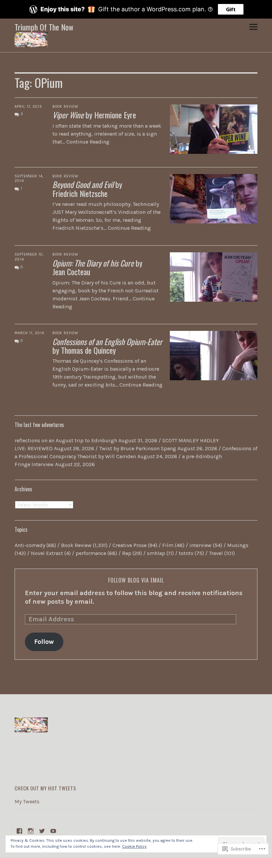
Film (167, 545)
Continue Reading (87, 142)
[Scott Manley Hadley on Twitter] (42, 830)
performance (91, 553)
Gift (231, 9)
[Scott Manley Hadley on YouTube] (53, 830)
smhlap (156, 553)
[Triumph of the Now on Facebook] (20, 830)
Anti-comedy (30, 545)
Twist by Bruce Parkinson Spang (137, 448)
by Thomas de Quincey (107, 346)
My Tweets (27, 801)
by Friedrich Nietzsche (87, 188)
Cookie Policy (134, 846)
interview (200, 545)
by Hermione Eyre (94, 115)
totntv (186, 553)
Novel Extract (47, 553)
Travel (216, 553)
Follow (44, 641)
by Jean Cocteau (97, 267)
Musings (237, 545)
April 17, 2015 (28, 106)
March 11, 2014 (29, 333)
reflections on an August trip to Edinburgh (66, 440)
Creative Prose (129, 545)
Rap (126, 553)
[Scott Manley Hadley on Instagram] (31, 830)
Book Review (65, 106)
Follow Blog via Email (136, 580)
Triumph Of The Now (44, 27)
